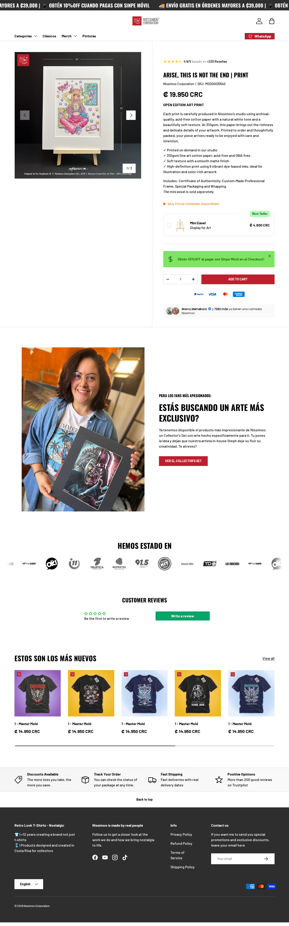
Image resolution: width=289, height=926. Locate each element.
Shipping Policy (182, 867)
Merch (67, 36)
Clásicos (49, 36)
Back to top (144, 799)
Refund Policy (181, 843)
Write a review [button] (182, 616)
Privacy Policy (181, 834)
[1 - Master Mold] (37, 693)
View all (268, 658)
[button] (272, 21)
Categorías (23, 36)
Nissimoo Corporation (178, 84)
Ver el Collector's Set (183, 461)
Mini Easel (198, 223)
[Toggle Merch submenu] (75, 36)
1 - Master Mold (26, 723)
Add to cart (237, 279)
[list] (78, 115)
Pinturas (89, 36)
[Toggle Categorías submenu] (35, 36)
